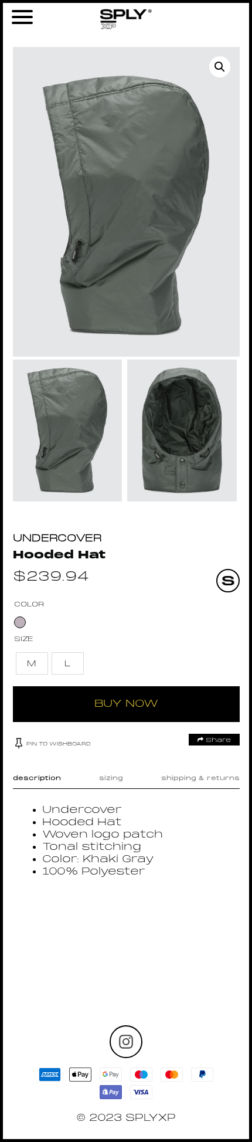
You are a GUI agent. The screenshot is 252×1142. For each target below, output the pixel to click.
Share (217, 740)
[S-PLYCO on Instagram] (126, 1041)
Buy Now (126, 704)
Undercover (57, 538)
